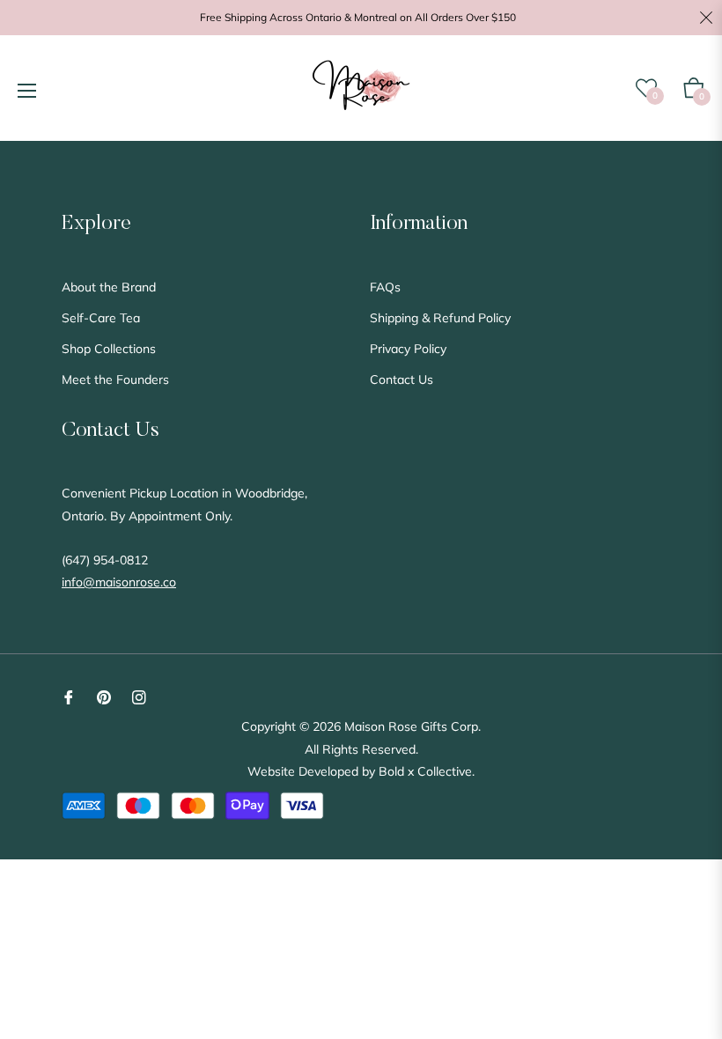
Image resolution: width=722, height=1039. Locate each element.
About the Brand (109, 287)
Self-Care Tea (101, 318)
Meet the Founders (115, 379)
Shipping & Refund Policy (440, 318)
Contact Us (401, 379)
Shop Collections (109, 349)
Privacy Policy (408, 349)
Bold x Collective (425, 771)
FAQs (385, 287)
